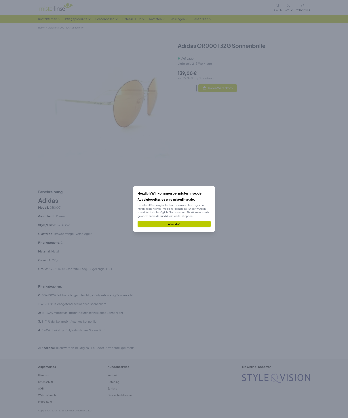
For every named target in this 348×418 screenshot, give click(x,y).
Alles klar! (174, 224)
